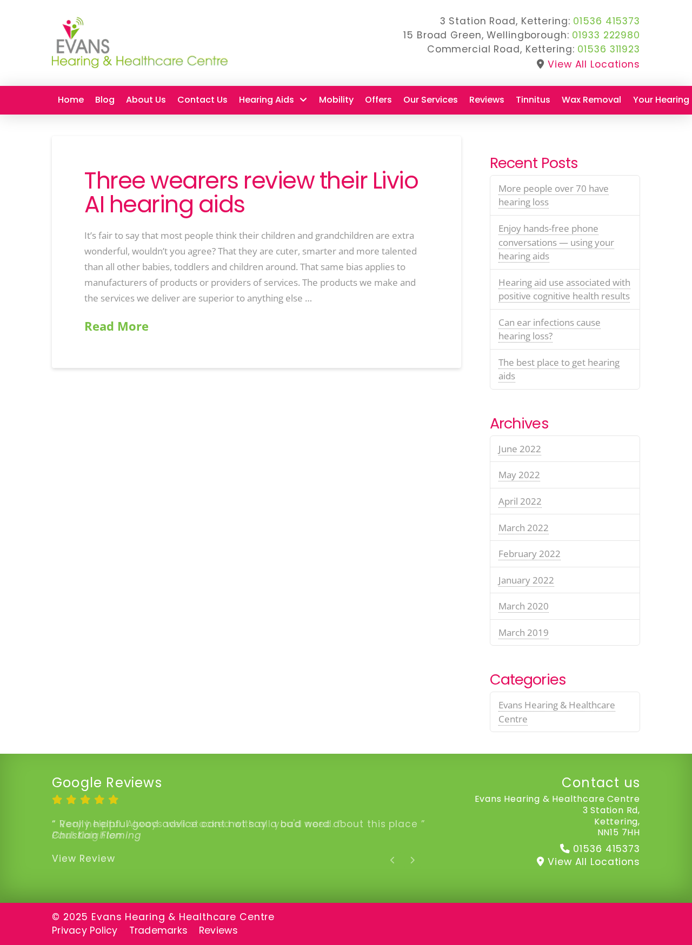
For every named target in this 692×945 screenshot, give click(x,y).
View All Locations (594, 64)
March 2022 (523, 527)
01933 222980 (606, 35)
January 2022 (526, 580)
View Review (83, 858)
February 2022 (529, 553)
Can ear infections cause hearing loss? (549, 329)
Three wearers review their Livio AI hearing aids (251, 192)
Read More (116, 326)
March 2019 (523, 632)
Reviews (218, 930)
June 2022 (519, 449)
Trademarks (158, 930)
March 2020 (523, 606)
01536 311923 (608, 49)
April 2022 (520, 501)
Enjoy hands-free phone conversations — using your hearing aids (556, 242)
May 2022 (519, 474)
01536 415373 (606, 21)
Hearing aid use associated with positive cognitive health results (564, 289)
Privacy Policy (85, 930)
